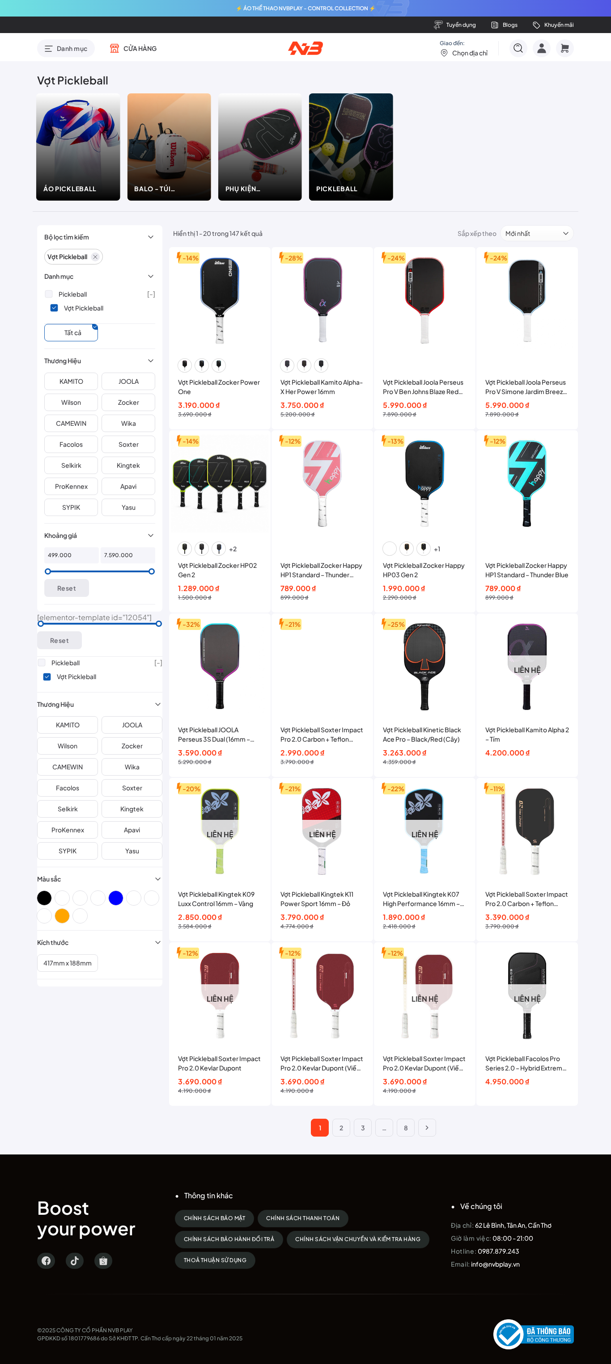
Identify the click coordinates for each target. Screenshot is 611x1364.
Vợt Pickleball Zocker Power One (219, 386)
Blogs (510, 24)
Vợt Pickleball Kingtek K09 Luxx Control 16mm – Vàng (216, 898)
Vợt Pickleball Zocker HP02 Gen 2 (217, 570)
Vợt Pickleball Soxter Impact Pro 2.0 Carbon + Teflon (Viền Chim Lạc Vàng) (321, 735)
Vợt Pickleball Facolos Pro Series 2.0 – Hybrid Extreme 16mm (525, 1063)
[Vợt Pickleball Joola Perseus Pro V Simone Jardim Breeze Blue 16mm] (527, 300)
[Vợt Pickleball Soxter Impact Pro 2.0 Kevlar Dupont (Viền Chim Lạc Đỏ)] (322, 995)
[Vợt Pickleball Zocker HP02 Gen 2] (220, 483)
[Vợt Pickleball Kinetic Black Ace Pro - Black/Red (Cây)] (425, 666)
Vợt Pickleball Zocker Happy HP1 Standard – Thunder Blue (527, 570)
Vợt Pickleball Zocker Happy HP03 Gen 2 (424, 570)
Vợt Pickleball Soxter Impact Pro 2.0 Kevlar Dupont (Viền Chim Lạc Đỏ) (321, 1063)
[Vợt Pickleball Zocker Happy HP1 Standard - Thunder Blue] (527, 483)
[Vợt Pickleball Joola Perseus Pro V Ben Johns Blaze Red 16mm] (425, 300)
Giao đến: (464, 48)
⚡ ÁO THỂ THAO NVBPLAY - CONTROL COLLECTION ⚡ (306, 8)
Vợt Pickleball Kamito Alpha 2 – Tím (527, 734)
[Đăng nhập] (542, 48)
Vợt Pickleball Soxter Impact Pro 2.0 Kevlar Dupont (219, 1063)
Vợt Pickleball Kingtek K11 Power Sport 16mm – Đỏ (316, 898)
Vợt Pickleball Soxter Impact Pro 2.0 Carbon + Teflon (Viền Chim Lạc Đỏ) (526, 899)
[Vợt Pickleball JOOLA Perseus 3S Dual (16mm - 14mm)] (220, 666)
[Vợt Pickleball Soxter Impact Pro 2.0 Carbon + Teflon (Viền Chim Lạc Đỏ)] (527, 831)
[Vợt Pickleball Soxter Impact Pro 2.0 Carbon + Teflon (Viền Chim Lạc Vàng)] (322, 666)
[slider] (48, 571)
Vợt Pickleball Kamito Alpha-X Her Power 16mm (321, 386)
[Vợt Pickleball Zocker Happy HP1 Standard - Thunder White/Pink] (322, 483)
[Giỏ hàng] (565, 48)
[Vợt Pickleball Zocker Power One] (220, 300)
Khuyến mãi (559, 24)
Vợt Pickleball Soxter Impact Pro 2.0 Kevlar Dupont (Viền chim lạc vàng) (424, 1063)
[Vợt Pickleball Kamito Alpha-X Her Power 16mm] (322, 300)
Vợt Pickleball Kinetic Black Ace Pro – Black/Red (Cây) (422, 734)
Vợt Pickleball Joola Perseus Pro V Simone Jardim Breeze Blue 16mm (526, 387)
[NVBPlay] (305, 48)
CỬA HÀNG (140, 48)
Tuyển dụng (461, 24)
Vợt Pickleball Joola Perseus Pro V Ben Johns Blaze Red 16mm (423, 387)
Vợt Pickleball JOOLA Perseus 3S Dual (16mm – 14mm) (214, 735)
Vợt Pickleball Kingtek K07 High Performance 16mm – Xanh (421, 899)
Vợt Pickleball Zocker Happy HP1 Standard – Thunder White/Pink (321, 570)
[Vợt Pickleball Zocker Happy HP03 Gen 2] (425, 483)
